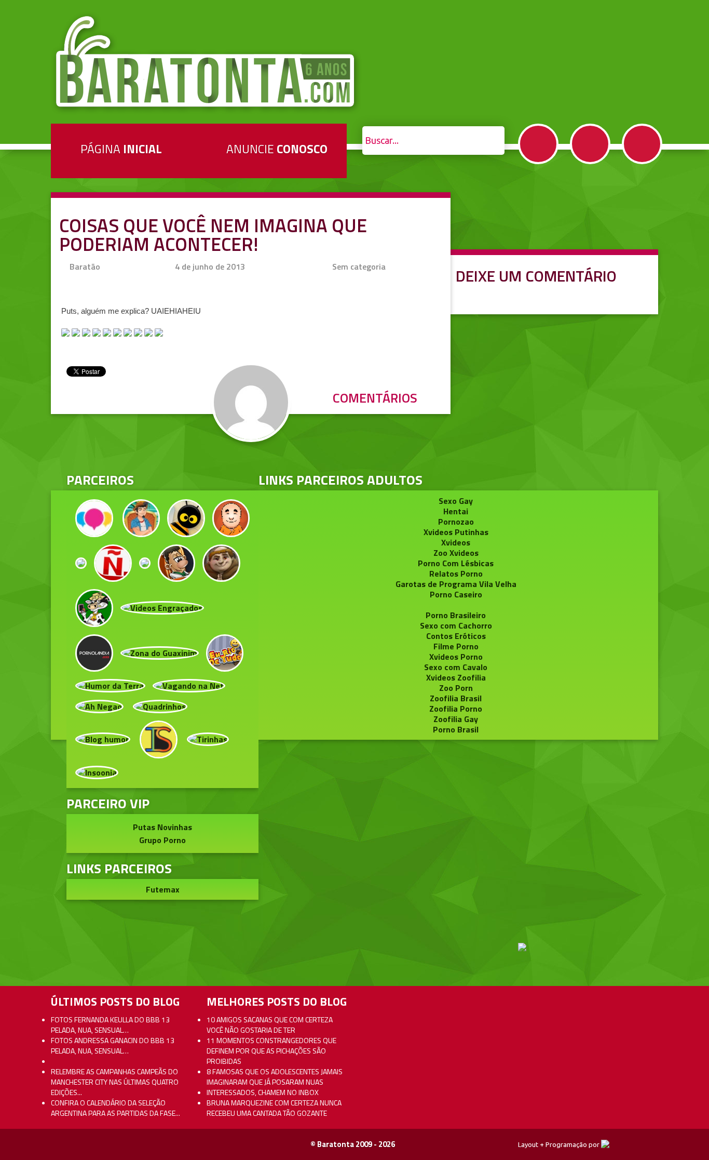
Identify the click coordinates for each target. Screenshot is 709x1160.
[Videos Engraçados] (162, 607)
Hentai (455, 511)
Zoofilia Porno (455, 708)
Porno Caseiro (456, 594)
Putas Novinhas (162, 827)
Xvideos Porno (456, 656)
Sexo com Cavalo (455, 667)
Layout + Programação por (559, 1144)
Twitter (590, 144)
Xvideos (455, 542)
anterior (677, 531)
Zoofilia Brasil (456, 698)
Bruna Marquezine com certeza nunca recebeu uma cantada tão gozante (274, 1107)
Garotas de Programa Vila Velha (456, 584)
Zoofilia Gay (455, 719)
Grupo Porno (162, 840)
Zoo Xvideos (456, 552)
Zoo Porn (456, 688)
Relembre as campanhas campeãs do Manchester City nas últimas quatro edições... (115, 1082)
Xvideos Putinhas (456, 532)
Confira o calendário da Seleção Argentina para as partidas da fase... (115, 1107)
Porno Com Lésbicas (456, 563)
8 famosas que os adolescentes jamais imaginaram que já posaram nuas (275, 1076)
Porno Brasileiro (456, 615)
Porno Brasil (456, 729)
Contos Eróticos (456, 636)
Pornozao (456, 521)
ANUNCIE (277, 149)
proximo (32, 531)
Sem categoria (359, 266)
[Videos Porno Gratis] (94, 652)
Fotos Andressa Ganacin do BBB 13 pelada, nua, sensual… (112, 1045)
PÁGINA (121, 149)
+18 (642, 144)
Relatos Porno (456, 573)
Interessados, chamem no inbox (263, 1092)
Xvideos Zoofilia (456, 677)
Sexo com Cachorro (456, 625)
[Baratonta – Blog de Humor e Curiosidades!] (206, 62)
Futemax (163, 889)
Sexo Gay (456, 501)
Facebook (538, 144)
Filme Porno (456, 646)
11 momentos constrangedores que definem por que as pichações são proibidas (271, 1050)
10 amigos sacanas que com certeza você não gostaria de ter (270, 1024)
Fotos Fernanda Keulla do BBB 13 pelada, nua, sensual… (110, 1024)
